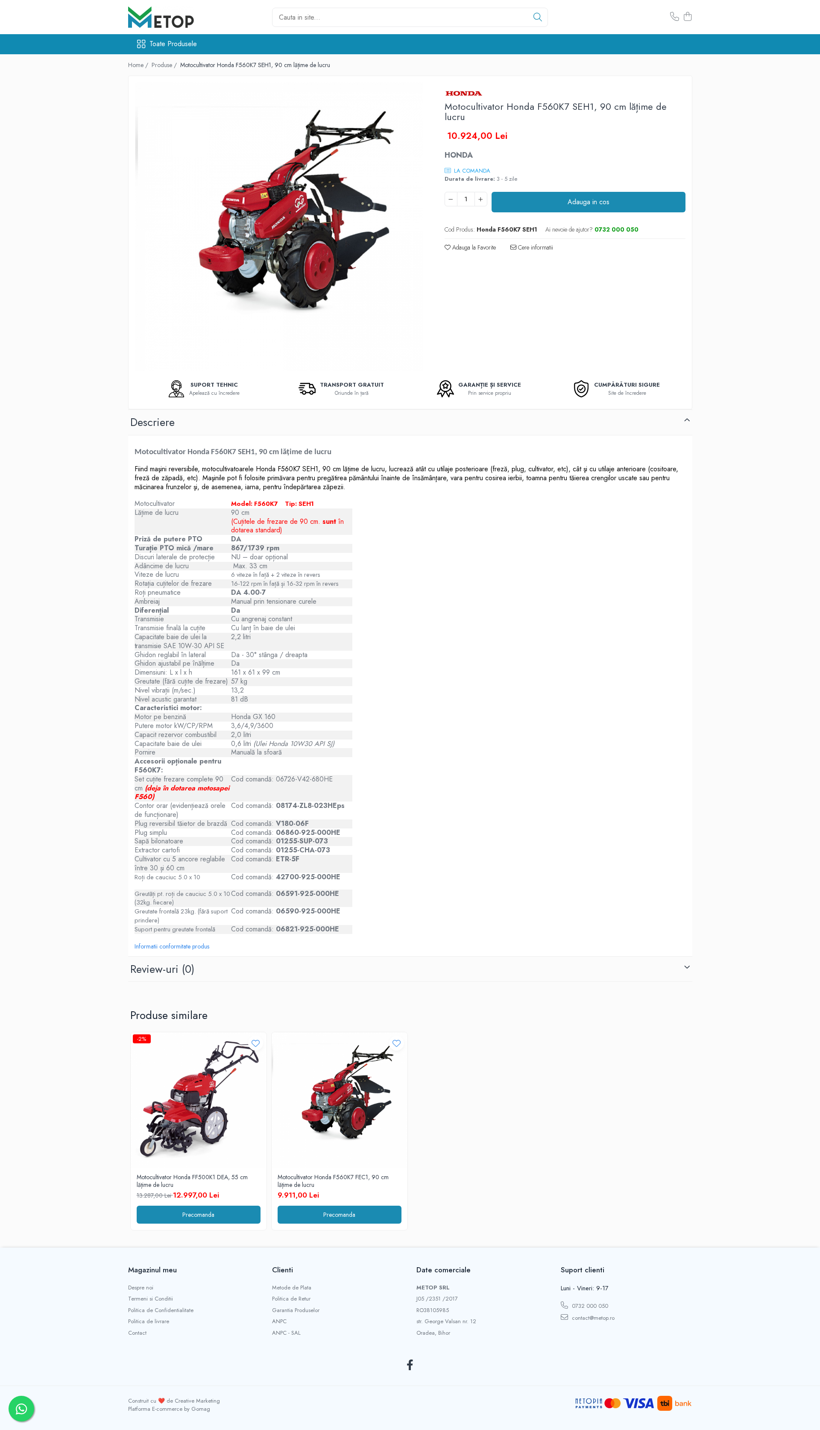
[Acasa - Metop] (171, 17)
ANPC (279, 1321)
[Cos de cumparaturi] (687, 17)
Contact (137, 1333)
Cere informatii (534, 247)
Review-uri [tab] (162, 969)
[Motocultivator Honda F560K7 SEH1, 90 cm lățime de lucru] (279, 226)
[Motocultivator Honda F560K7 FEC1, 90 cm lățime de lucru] (339, 1100)
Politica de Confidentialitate (160, 1310)
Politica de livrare (148, 1321)
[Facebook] (410, 1365)
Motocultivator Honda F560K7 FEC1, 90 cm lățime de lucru (333, 1181)
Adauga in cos (588, 202)
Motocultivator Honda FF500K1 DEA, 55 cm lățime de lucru (192, 1181)
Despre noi (140, 1288)
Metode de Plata (291, 1288)
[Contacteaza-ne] (674, 17)
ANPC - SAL (286, 1333)
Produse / (165, 65)
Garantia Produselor (295, 1310)
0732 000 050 (589, 1306)
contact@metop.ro (592, 1318)
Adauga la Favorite (473, 247)
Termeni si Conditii (150, 1299)
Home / (139, 65)
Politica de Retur (291, 1299)
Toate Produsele (173, 44)
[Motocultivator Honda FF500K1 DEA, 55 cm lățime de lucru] (198, 1100)
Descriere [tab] (152, 422)
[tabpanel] (279, 226)
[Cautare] (537, 17)
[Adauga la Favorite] (255, 1043)
